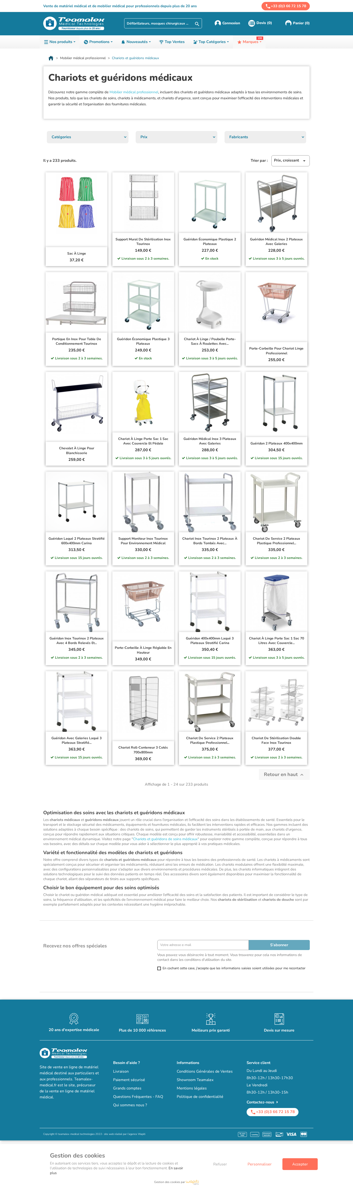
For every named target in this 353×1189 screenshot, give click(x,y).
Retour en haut (284, 774)
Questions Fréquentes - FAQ (138, 1096)
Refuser (220, 1164)
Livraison (121, 1071)
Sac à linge (76, 253)
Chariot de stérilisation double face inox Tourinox (276, 740)
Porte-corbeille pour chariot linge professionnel (276, 351)
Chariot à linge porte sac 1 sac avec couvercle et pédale (143, 441)
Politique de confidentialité (200, 1096)
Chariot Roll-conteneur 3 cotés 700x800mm (143, 750)
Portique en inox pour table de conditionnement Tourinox (76, 341)
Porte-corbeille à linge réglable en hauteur (143, 650)
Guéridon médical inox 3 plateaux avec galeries (209, 441)
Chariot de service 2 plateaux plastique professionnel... (276, 541)
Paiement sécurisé (129, 1080)
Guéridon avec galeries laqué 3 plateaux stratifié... (76, 740)
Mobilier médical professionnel (134, 92)
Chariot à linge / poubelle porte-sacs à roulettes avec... (210, 341)
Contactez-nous (263, 1102)
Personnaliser (260, 1164)
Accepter (300, 1164)
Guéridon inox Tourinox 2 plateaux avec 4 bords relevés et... (76, 640)
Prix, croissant (290, 161)
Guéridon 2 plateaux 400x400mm (276, 443)
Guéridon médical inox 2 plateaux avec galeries (276, 241)
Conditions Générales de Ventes (205, 1071)
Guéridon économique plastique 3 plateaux (143, 341)
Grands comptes (127, 1088)
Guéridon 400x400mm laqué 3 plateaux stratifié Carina (210, 640)
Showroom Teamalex (195, 1080)
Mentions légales (192, 1088)
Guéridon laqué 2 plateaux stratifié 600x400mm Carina (77, 541)
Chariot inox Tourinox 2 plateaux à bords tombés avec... (209, 541)
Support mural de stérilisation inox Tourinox (143, 241)
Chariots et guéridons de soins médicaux (165, 839)
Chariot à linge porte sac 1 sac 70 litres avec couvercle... (276, 640)
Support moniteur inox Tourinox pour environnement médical (143, 541)
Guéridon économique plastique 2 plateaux (209, 241)
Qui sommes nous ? (130, 1105)
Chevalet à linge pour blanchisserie (76, 450)
